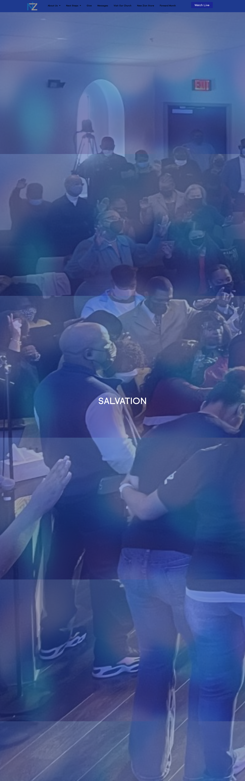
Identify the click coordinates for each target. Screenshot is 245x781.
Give (89, 5)
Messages (102, 5)
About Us (53, 5)
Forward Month (168, 5)
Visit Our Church (122, 5)
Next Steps (72, 5)
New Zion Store (145, 5)
